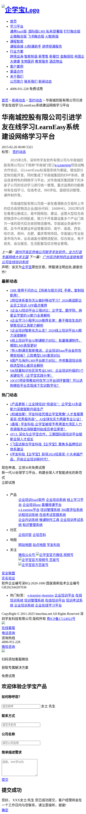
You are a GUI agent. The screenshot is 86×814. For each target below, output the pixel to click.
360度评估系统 (72, 510)
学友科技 (53, 545)
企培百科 (39, 535)
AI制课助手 (32, 46)
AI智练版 (52, 36)
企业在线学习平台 (48, 605)
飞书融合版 (36, 36)
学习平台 (16, 26)
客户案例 (16, 66)
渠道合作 (16, 71)
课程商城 (16, 46)
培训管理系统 (50, 510)
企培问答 (25, 535)
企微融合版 (18, 36)
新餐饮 (54, 56)
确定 (5, 810)
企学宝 (27, 267)
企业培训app (32, 505)
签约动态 (35, 100)
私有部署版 (54, 31)
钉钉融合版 (72, 31)
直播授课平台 (52, 505)
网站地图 (25, 545)
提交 (5, 779)
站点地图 (39, 545)
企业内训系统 (28, 520)
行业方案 (16, 51)
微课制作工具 (49, 520)
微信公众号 (27, 555)
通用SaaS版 (18, 31)
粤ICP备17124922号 (61, 619)
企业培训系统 (56, 500)
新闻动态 (45, 81)
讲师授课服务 (52, 46)
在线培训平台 (55, 600)
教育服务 (41, 61)
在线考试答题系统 (52, 515)
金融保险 (66, 56)
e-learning (34, 595)
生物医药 (27, 61)
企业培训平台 (64, 595)
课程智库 (16, 41)
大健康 (15, 61)
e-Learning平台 (28, 510)
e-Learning (63, 165)
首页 (13, 21)
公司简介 (16, 81)
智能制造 (31, 56)
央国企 (79, 56)
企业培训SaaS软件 (31, 500)
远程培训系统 (28, 515)
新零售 (43, 56)
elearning (48, 595)
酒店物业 (56, 61)
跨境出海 (16, 56)
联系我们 (31, 81)
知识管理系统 (33, 525)
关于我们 (16, 76)
